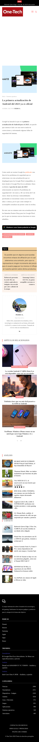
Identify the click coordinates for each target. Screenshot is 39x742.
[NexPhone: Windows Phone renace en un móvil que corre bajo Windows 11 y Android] (19, 416)
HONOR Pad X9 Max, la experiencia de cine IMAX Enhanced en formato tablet (23, 569)
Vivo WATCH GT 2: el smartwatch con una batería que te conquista (24, 483)
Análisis (4, 662)
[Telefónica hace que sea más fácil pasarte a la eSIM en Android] (19, 386)
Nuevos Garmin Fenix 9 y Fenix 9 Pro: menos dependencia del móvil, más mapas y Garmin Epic (25, 549)
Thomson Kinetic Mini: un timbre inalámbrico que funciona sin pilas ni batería (25, 473)
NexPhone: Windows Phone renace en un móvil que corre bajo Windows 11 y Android (19, 434)
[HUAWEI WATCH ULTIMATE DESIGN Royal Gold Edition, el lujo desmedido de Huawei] (7, 463)
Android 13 (7, 237)
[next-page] (21, 440)
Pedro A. (17, 108)
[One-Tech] (12, 11)
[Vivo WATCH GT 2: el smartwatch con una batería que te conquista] (7, 484)
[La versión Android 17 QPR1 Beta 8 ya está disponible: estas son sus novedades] (19, 356)
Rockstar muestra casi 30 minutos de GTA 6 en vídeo (19, 4)
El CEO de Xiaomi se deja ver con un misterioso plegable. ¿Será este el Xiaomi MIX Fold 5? (25, 559)
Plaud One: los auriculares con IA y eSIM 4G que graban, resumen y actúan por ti (25, 539)
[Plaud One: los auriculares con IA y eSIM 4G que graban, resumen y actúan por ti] (7, 539)
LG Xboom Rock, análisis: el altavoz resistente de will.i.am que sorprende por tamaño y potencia (25, 515)
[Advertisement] (19, 42)
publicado (28, 172)
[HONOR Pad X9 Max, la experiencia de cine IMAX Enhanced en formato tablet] (7, 569)
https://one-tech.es (19, 317)
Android (30, 234)
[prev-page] (17, 440)
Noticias (19, 397)
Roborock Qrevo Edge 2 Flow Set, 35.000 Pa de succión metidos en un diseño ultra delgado (25, 529)
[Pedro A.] (19, 305)
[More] (26, 114)
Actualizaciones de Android (13, 234)
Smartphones (19, 427)
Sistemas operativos (11, 96)
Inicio (3, 96)
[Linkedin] (19, 330)
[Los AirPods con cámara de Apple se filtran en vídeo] (7, 579)
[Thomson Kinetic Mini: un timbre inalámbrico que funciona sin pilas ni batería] (7, 473)
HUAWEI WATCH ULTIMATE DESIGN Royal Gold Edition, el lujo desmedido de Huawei (24, 463)
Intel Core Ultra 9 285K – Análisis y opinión (17, 674)
